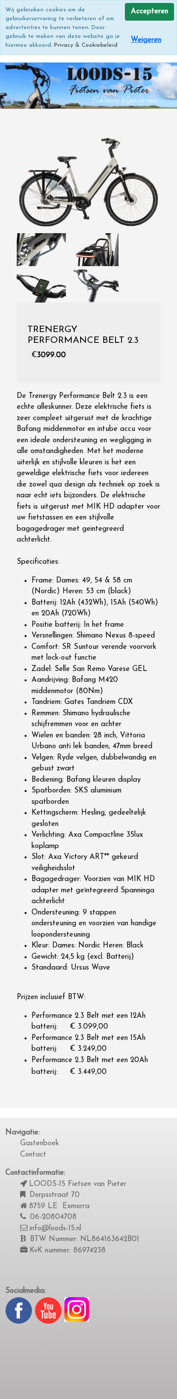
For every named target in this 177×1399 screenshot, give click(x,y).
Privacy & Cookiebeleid (86, 45)
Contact (33, 1154)
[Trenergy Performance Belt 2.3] (89, 181)
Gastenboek (39, 1143)
